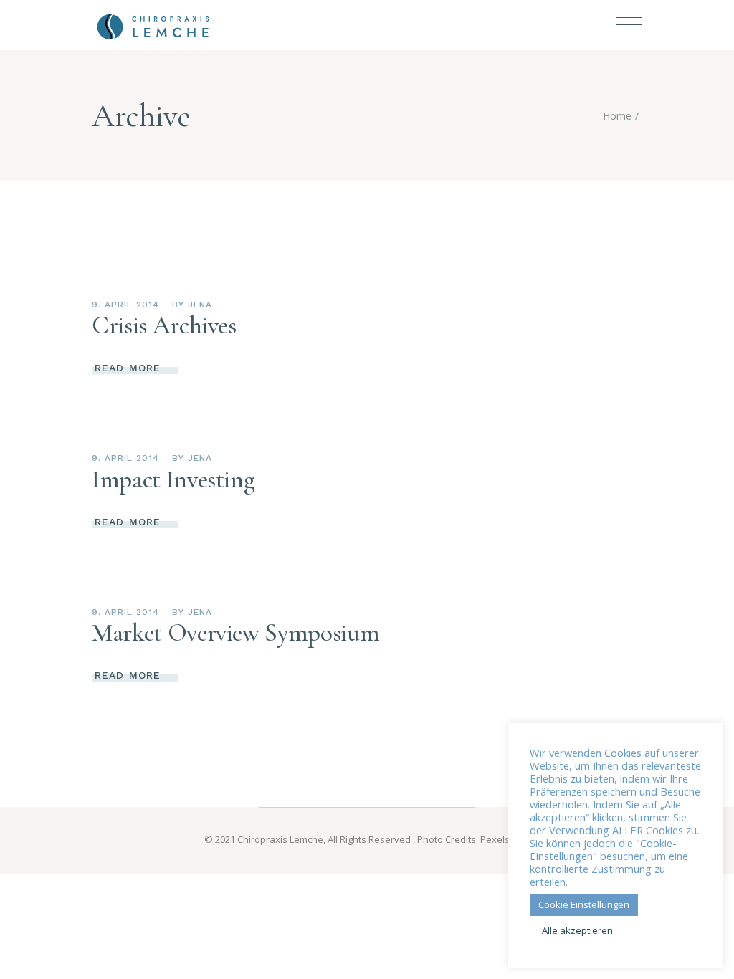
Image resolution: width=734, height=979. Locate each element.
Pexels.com (505, 839)
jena (200, 305)
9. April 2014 (125, 305)
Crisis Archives (164, 325)
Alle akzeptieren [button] (577, 930)
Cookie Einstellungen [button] (583, 904)
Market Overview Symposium (235, 633)
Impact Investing (173, 479)
